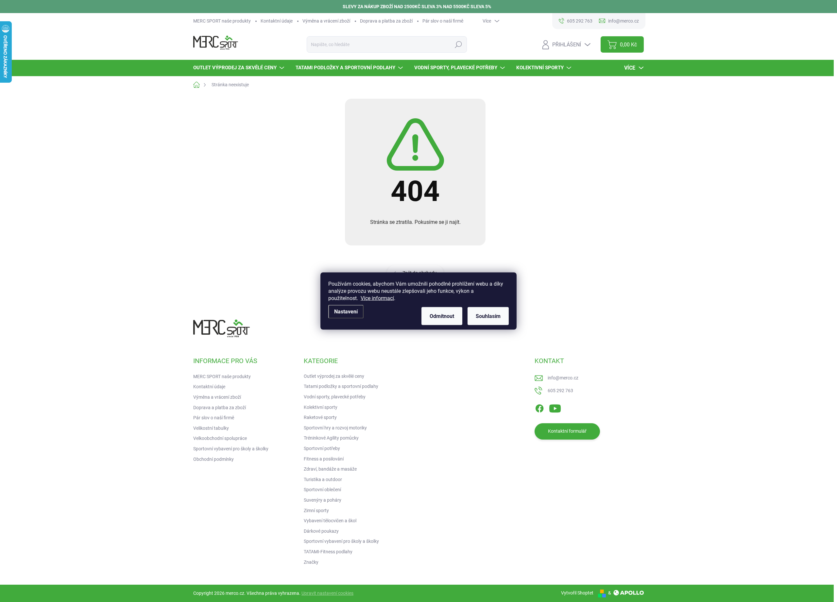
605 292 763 (560, 390)
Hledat (458, 44)
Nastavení (346, 312)
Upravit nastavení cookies (327, 593)
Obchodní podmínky (213, 459)
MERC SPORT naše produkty (222, 21)
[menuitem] (239, 68)
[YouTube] (555, 407)
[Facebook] (539, 407)
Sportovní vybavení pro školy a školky (230, 448)
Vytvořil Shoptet (577, 592)
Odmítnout (442, 316)
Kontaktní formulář (567, 431)
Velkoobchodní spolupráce (220, 438)
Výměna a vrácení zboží (326, 21)
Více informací (377, 298)
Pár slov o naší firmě (442, 21)
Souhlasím (488, 316)
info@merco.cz (563, 377)
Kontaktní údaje (277, 21)
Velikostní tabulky (211, 428)
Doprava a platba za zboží (386, 21)
